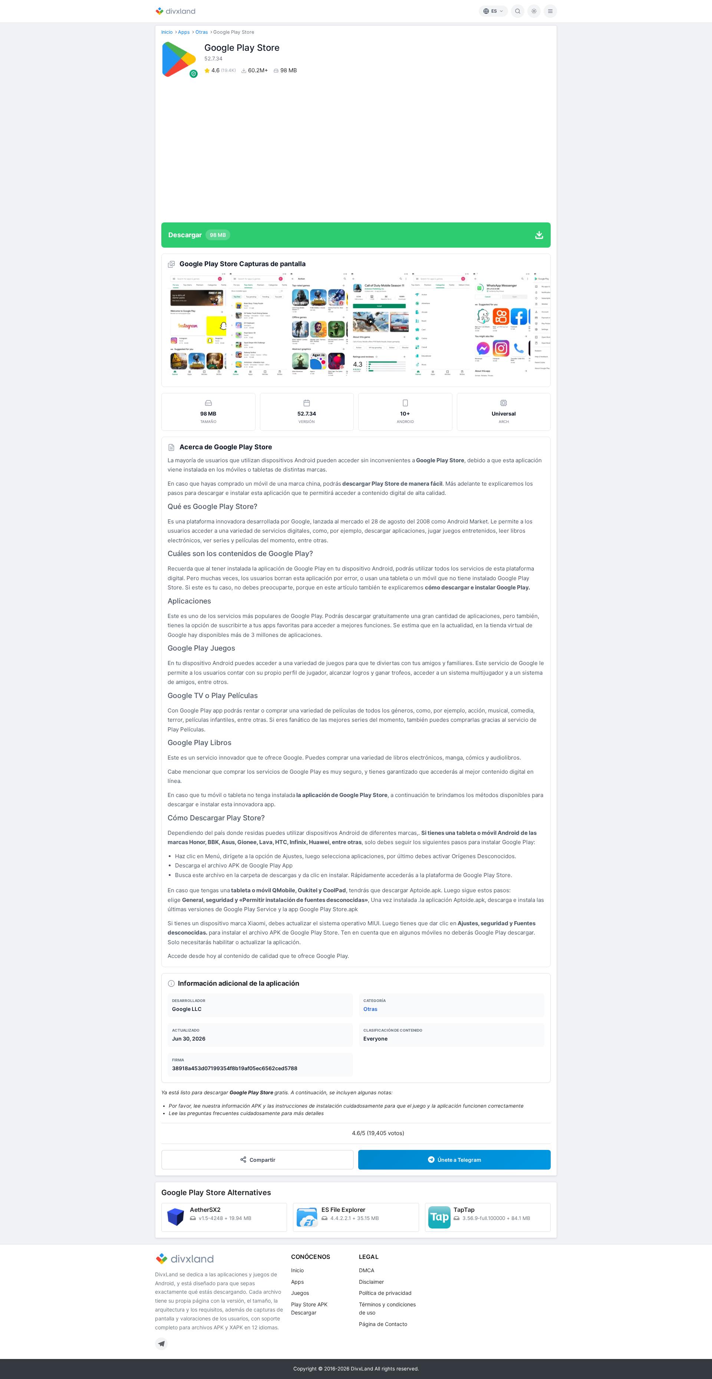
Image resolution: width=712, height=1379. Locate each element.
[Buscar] (517, 11)
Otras (201, 32)
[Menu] (550, 11)
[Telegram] (161, 1343)
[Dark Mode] (534, 11)
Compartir (263, 1160)
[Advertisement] (356, 149)
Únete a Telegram (459, 1160)
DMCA (366, 1270)
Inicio (167, 32)
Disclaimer (371, 1282)
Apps (184, 32)
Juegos (300, 1293)
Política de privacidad (385, 1293)
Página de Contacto (383, 1324)
